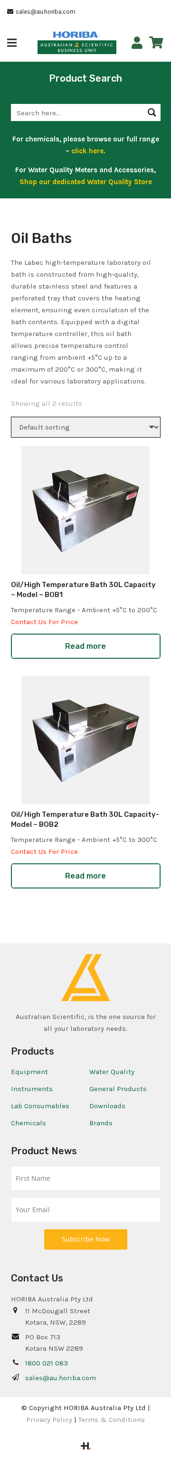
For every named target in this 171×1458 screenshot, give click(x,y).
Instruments (32, 1088)
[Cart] (156, 43)
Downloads (107, 1106)
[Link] (137, 43)
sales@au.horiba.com (60, 1378)
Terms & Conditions (111, 1419)
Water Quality (111, 1071)
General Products (118, 1088)
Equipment (29, 1071)
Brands (101, 1123)
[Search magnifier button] (152, 112)
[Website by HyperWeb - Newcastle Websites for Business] (86, 1447)
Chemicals (28, 1123)
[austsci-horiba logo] (75, 34)
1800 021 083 (46, 1363)
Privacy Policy (49, 1419)
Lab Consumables (40, 1106)
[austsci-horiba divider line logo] (99, 34)
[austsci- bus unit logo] (77, 47)
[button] (11, 43)
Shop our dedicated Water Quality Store (85, 182)
